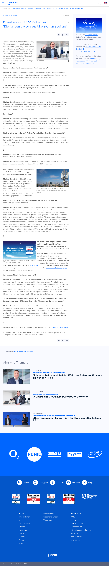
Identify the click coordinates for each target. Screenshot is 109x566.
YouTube (76, 482)
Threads (60, 482)
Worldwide (47, 520)
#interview (30, 351)
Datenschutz (76, 526)
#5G (15, 351)
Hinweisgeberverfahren (81, 530)
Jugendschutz (77, 533)
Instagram (43, 482)
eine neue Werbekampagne (56, 268)
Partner (22, 533)
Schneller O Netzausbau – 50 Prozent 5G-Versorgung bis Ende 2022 (88, 60)
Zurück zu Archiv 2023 (10, 15)
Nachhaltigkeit (25, 523)
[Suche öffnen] (99, 3)
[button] (58, 34)
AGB (73, 517)
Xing (90, 482)
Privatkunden (48, 513)
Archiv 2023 (50, 8)
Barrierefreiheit (77, 536)
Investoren (23, 530)
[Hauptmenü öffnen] (3, 3)
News (21, 543)
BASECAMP (76, 513)
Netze (21, 520)
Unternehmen (24, 517)
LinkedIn (27, 482)
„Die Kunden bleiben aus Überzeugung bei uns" (69, 8)
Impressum (75, 540)
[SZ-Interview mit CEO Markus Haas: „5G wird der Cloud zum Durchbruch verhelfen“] (53, 398)
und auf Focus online (60, 327)
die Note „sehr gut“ (36, 265)
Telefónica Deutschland (19, 8)
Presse (21, 540)
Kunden (22, 526)
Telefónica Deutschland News (36, 8)
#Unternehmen (21, 351)
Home (21, 513)
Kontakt (74, 520)
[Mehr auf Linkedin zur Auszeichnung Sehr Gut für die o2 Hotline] (51, 499)
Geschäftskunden (50, 517)
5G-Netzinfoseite (91, 35)
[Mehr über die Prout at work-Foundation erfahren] (89, 499)
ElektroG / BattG (78, 523)
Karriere (22, 536)
